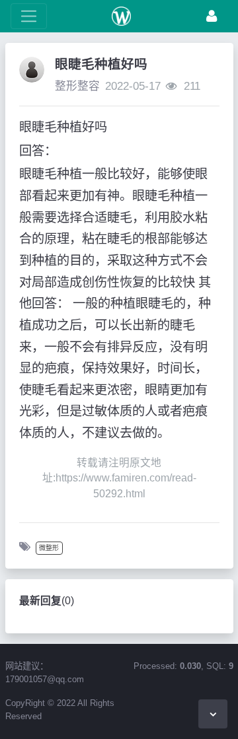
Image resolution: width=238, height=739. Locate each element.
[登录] (211, 16)
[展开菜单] (29, 16)
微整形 (49, 547)
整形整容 (77, 86)
